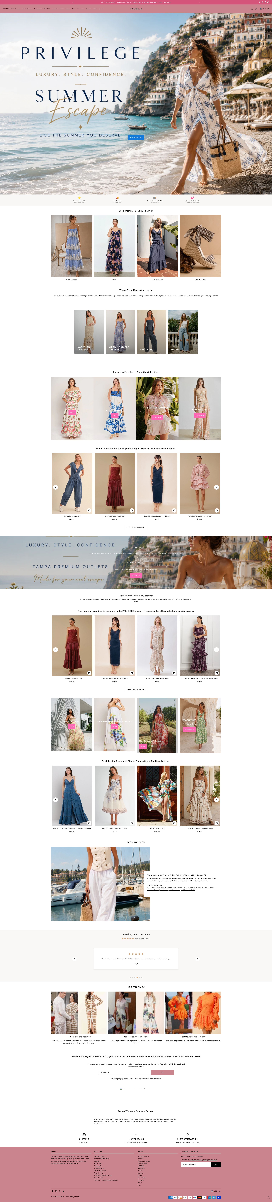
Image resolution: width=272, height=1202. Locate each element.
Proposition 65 (99, 1168)
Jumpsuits (141, 1168)
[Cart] (268, 9)
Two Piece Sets (157, 280)
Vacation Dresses (144, 1161)
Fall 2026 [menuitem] (47, 9)
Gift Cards (98, 1163)
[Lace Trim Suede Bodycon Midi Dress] (157, 483)
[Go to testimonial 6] (141, 977)
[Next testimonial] (198, 959)
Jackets (140, 1173)
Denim (140, 1171)
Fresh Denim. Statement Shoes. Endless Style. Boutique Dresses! (136, 761)
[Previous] (73, 2)
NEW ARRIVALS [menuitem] (7, 9)
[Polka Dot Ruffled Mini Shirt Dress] (200, 483)
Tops (139, 1185)
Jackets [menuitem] (67, 9)
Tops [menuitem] (100, 9)
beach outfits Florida (153, 887)
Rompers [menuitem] (88, 9)
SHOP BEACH (189, 729)
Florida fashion (181, 887)
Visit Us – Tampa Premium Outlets (106, 1180)
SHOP (72, 412)
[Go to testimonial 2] (132, 977)
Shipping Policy (99, 1156)
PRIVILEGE (136, 8)
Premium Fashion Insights (103, 1175)
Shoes (140, 1175)
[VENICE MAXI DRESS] (157, 796)
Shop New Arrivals (136, 137)
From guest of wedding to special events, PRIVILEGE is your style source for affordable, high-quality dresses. (136, 611)
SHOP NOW (157, 417)
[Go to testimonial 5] (139, 977)
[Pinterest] (265, 2)
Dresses (114, 280)
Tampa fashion (164, 890)
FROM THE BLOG (136, 842)
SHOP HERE (136, 575)
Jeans (140, 1183)
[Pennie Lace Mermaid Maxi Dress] (157, 645)
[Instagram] (262, 2)
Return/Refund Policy (101, 1159)
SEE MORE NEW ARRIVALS (136, 527)
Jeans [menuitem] (95, 9)
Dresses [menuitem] (17, 9)
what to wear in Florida (188, 890)
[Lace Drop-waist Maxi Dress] (115, 483)
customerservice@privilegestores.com (203, 1160)
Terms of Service (100, 1171)
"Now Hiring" (98, 1173)
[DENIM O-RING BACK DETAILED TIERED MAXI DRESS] (72, 796)
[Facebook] (259, 2)
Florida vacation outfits (194, 887)
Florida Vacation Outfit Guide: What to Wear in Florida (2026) (176, 875)
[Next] (199, 2)
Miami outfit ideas (208, 887)
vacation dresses (174, 890)
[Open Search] (252, 9)
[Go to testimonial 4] (137, 977)
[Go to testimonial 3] (134, 977)
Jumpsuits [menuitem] (55, 9)
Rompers (141, 1180)
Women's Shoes (200, 280)
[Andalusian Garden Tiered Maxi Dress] (200, 796)
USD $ (264, 9)
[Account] (256, 9)
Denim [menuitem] (61, 9)
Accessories (142, 1178)
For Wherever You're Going (136, 690)
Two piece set (142, 1163)
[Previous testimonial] (74, 959)
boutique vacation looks (168, 887)
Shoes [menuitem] (73, 9)
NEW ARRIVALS (71, 280)
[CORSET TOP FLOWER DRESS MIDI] (115, 796)
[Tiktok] (268, 2)
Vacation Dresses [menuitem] (27, 9)
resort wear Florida (153, 890)
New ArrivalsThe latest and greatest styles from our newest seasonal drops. (136, 448)
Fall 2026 (141, 1166)
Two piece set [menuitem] (38, 9)
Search (96, 1161)
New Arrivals (98, 1178)
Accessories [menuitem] (80, 9)
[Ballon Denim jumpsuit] (72, 483)
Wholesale (98, 1166)
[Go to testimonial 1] (130, 977)
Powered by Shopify (73, 1197)
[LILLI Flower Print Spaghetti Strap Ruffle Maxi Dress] (200, 645)
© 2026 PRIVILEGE (58, 1197)
